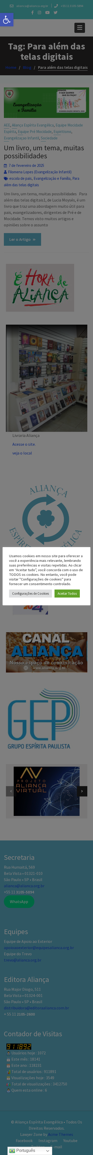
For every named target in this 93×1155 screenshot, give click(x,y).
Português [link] (25, 1150)
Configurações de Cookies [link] (30, 593)
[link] (6, 19)
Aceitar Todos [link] (67, 593)
